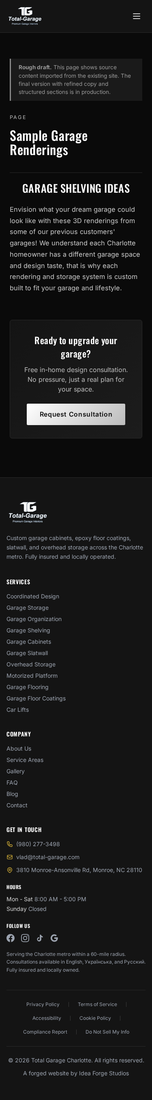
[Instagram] (25, 938)
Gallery (15, 771)
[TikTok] (40, 938)
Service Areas (24, 759)
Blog (12, 793)
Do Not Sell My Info (107, 1032)
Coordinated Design (32, 596)
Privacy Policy (43, 1004)
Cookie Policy (95, 1018)
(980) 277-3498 (38, 843)
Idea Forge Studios (104, 1073)
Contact (17, 805)
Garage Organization (34, 618)
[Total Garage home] (27, 512)
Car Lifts (17, 709)
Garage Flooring (27, 686)
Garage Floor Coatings (36, 698)
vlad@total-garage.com (47, 856)
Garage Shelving (28, 630)
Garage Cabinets (28, 641)
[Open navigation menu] (137, 16)
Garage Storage (27, 607)
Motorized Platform (32, 675)
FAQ (12, 782)
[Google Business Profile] (54, 938)
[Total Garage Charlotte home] (24, 16)
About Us (18, 748)
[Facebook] (10, 938)
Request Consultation (76, 414)
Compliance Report (45, 1032)
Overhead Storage (31, 664)
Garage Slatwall (27, 652)
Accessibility (46, 1018)
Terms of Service (97, 1004)
